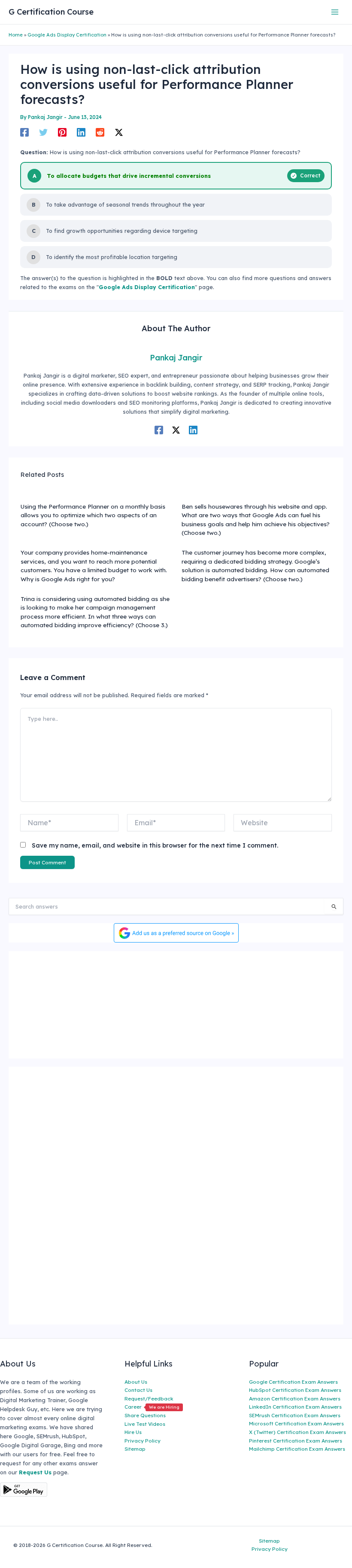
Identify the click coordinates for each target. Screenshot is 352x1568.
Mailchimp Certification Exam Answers (297, 1449)
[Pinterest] (62, 132)
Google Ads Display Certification (66, 35)
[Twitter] (43, 132)
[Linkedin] (81, 132)
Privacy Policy (142, 1440)
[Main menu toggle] (335, 11)
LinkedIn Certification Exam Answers (295, 1406)
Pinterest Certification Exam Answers (295, 1440)
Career (151, 1406)
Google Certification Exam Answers (293, 1382)
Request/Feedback (148, 1398)
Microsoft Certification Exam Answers (296, 1423)
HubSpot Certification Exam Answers (295, 1390)
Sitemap (135, 1449)
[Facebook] (24, 132)
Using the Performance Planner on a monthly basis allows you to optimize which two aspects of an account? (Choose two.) (93, 515)
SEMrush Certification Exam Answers (294, 1415)
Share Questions (145, 1415)
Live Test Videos (144, 1424)
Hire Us (133, 1432)
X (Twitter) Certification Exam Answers (297, 1432)
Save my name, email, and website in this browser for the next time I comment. (155, 845)
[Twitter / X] (119, 132)
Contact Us (138, 1390)
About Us (135, 1382)
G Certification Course (51, 12)
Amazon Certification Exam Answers (294, 1398)
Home (16, 35)
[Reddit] (100, 132)
